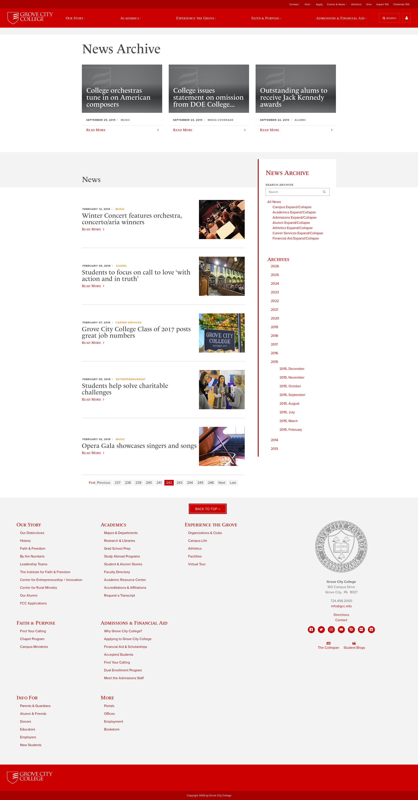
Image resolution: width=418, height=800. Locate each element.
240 (149, 483)
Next (221, 483)
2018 (274, 336)
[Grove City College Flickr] (361, 629)
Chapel (121, 265)
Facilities (195, 556)
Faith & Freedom (32, 548)
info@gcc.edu (341, 606)
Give (369, 4)
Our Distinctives (32, 533)
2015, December (292, 369)
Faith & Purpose (36, 623)
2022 (275, 301)
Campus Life (197, 541)
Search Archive (279, 185)
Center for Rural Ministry (38, 587)
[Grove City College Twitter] (321, 629)
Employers (28, 737)
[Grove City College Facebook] (311, 629)
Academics (113, 524)
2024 (275, 283)
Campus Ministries (34, 647)
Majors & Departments (121, 533)
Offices (109, 714)
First (92, 483)
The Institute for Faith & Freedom (45, 572)
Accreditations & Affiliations (125, 587)
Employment (113, 721)
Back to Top (206, 509)
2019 (274, 327)
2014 (274, 440)
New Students (30, 745)
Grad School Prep (117, 548)
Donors (25, 721)
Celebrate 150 (401, 4)
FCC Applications (33, 603)
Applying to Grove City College (128, 639)
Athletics (356, 4)
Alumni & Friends (33, 714)
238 (128, 483)
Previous (103, 483)
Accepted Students (118, 654)
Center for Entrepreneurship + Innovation (51, 580)
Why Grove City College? (123, 631)
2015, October (290, 386)
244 (190, 483)
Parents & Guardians (35, 706)
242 (169, 483)
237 (117, 483)
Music (120, 209)
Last (233, 483)
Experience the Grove (211, 524)
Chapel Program (32, 639)
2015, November (292, 377)
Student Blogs (354, 647)
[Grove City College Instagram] (331, 629)
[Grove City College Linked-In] (371, 629)
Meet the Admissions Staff (124, 678)
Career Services (129, 322)
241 (159, 483)
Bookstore (112, 729)
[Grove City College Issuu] (351, 629)
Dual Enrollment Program (123, 670)
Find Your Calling (33, 631)
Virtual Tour (197, 564)
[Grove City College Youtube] (341, 629)
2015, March (289, 421)
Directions (341, 615)
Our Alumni (28, 595)
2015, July (287, 412)
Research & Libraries (119, 541)
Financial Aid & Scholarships (125, 647)
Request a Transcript (119, 595)
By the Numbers (32, 556)
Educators (27, 729)
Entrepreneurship (130, 379)
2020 (275, 318)
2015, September (292, 395)
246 (211, 483)
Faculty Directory (117, 572)
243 (179, 483)
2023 (275, 292)
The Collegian (328, 647)
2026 (275, 266)
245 (200, 483)
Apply (319, 4)
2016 (274, 353)
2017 (274, 344)
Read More (91, 229)
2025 (275, 275)
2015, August (289, 403)
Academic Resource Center (125, 580)
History (25, 541)
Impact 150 (382, 4)
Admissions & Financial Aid (134, 623)
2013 (274, 449)
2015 (274, 362)
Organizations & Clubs (205, 533)
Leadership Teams (33, 564)
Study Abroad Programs (122, 556)
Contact (341, 620)
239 (138, 483)
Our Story (29, 524)
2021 (274, 310)
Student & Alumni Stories (123, 564)
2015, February (291, 429)
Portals (109, 706)
